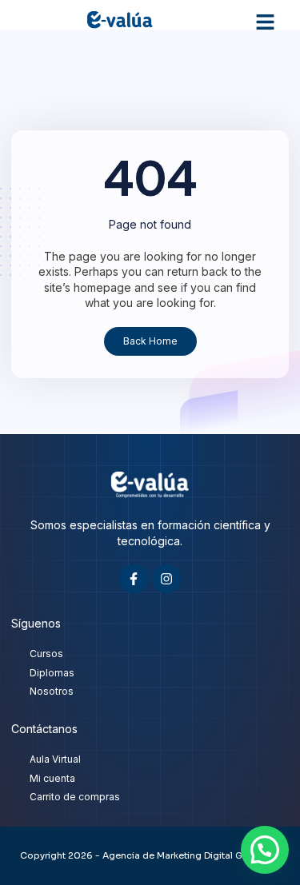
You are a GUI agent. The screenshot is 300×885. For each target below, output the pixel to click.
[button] (265, 22)
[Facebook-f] (133, 578)
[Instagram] (166, 578)
